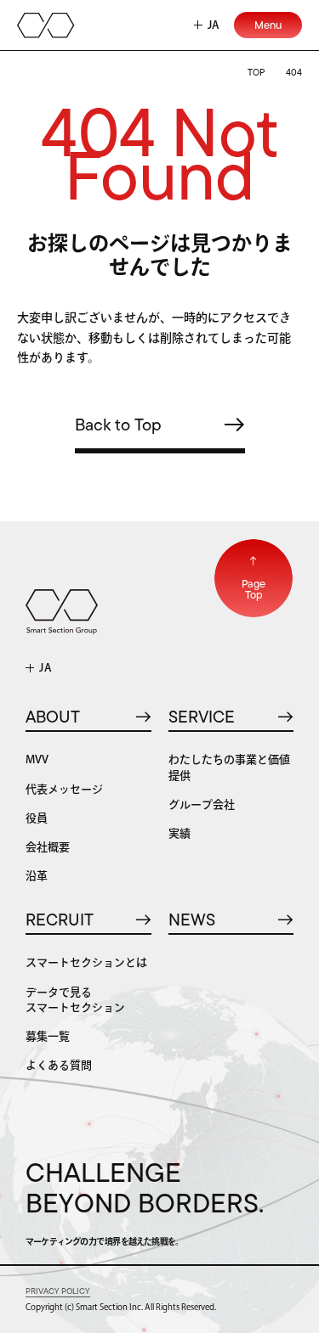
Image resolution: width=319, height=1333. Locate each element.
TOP (256, 72)
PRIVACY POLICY (58, 1291)
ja (214, 25)
